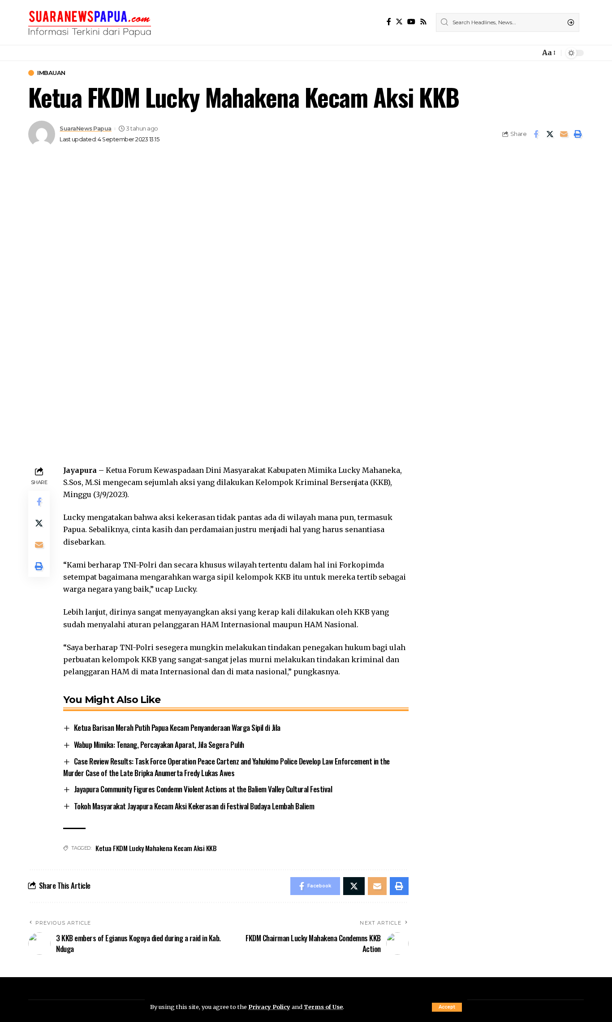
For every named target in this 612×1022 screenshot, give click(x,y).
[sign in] (518, 53)
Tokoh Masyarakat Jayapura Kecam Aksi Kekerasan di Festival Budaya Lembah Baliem (194, 806)
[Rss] (423, 22)
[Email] (563, 134)
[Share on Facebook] (536, 134)
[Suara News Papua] (89, 22)
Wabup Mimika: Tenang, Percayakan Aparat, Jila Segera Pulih (159, 744)
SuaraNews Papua (86, 128)
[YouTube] (411, 22)
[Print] (577, 134)
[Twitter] (399, 22)
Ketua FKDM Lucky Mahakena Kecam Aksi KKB (155, 848)
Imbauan (51, 73)
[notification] (530, 52)
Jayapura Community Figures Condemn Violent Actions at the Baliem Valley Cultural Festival (203, 789)
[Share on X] (549, 134)
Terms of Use (323, 1006)
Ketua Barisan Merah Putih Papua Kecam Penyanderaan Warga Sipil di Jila (177, 727)
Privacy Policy (269, 1006)
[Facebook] (388, 22)
